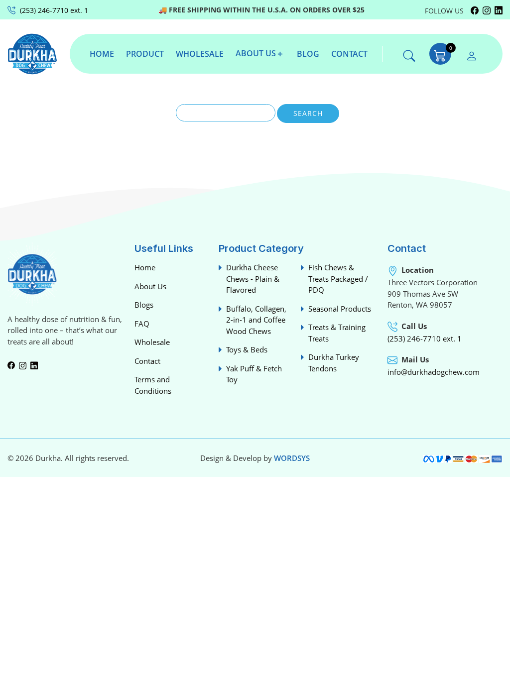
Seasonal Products (339, 309)
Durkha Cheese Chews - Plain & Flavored (252, 278)
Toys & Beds (246, 349)
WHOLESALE (200, 53)
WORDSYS (292, 458)
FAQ (141, 324)
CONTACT (349, 53)
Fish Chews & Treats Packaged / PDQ (338, 278)
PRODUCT (145, 53)
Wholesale (152, 342)
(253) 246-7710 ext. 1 (424, 338)
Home (144, 267)
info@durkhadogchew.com (433, 372)
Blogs (143, 305)
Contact (147, 361)
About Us (150, 286)
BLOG (308, 53)
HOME (102, 53)
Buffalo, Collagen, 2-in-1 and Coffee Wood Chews (256, 320)
